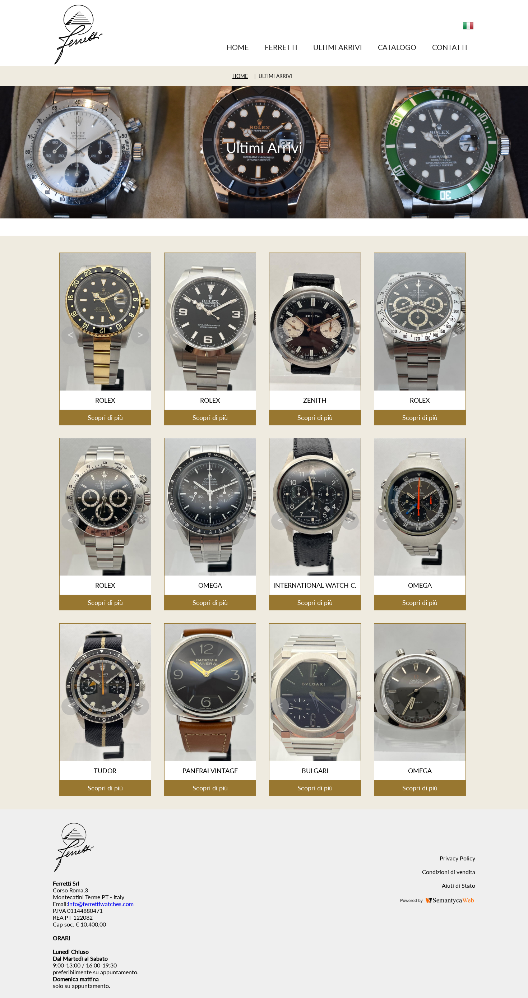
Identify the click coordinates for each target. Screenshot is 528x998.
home (240, 76)
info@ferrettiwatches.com (101, 903)
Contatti (449, 47)
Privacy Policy (457, 858)
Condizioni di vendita (448, 871)
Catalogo (397, 47)
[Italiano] (468, 28)
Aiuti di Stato (458, 885)
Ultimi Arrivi (337, 47)
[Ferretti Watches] (78, 62)
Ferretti (281, 47)
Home (238, 47)
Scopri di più (105, 417)
